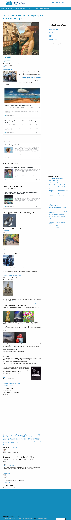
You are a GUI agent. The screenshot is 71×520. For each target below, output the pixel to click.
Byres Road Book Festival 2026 (55, 220)
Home (2, 8)
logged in (10, 487)
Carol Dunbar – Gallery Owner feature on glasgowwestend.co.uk (30, 78)
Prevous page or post (7, 444)
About (53, 2)
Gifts (20, 435)
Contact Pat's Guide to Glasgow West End (11, 518)
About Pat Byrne (23, 518)
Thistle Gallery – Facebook (8, 385)
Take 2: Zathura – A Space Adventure (56, 178)
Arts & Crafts (51, 38)
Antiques (50, 35)
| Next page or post (15, 444)
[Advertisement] (22, 421)
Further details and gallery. (17, 300)
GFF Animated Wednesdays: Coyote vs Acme (57, 184)
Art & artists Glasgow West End (12, 11)
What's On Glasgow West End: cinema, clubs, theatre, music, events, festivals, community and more (22, 436)
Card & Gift (51, 32)
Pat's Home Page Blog (31, 435)
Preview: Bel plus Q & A (53, 182)
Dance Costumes (52, 40)
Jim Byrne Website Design (43, 518)
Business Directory (20, 8)
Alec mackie (7, 463)
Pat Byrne (13, 447)
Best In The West (37, 434)
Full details (6, 230)
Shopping (36, 8)
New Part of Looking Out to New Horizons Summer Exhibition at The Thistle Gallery (19, 303)
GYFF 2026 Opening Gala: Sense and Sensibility (58, 195)
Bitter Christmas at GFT (53, 180)
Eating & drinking (44, 8)
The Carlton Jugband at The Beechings (56, 214)
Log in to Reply (7, 473)
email (4, 377)
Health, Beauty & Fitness (53, 31)
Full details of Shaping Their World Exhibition (12, 275)
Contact (58, 2)
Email (4, 66)
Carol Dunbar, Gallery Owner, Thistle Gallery (12, 383)
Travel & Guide (9, 8)
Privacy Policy (30, 518)
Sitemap (63, 2)
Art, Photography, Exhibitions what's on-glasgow (26, 434)
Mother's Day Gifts (24, 435)
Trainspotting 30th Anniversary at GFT (56, 197)
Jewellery (50, 33)
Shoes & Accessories (53, 39)
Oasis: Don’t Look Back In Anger (55, 202)
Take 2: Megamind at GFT (54, 227)
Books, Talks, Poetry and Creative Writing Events (11, 435)
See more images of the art (8, 353)
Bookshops (51, 36)
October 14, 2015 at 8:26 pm (9, 465)
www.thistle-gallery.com (7, 69)
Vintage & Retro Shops (53, 29)
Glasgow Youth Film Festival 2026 (55, 193)
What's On (29, 8)
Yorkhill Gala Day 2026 (53, 225)
